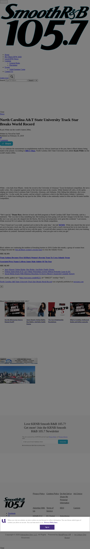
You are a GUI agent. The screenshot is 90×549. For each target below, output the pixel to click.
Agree (47, 527)
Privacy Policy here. (51, 522)
